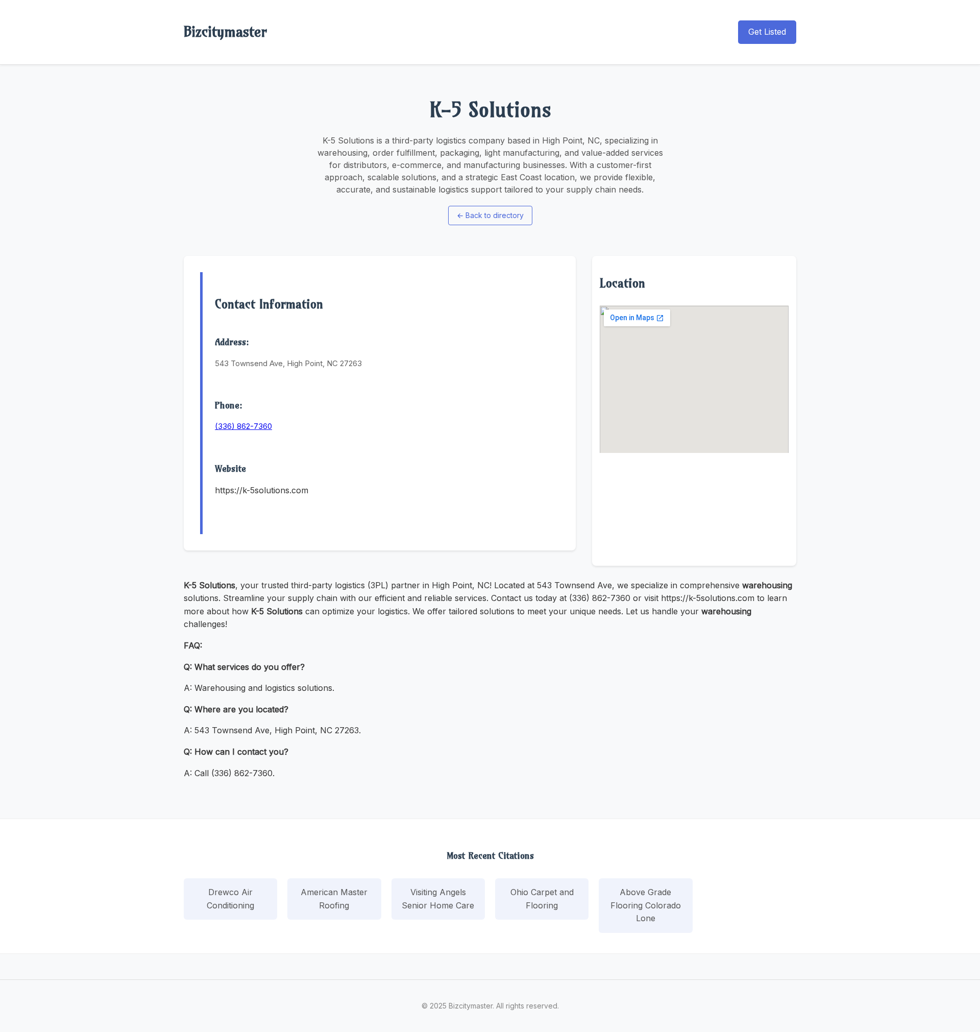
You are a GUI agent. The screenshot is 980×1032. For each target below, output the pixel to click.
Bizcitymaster (225, 31)
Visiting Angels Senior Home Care (438, 898)
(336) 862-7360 (243, 426)
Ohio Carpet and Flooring (542, 898)
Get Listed (767, 32)
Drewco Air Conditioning (230, 898)
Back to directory (490, 215)
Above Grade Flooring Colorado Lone (645, 905)
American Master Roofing (334, 898)
